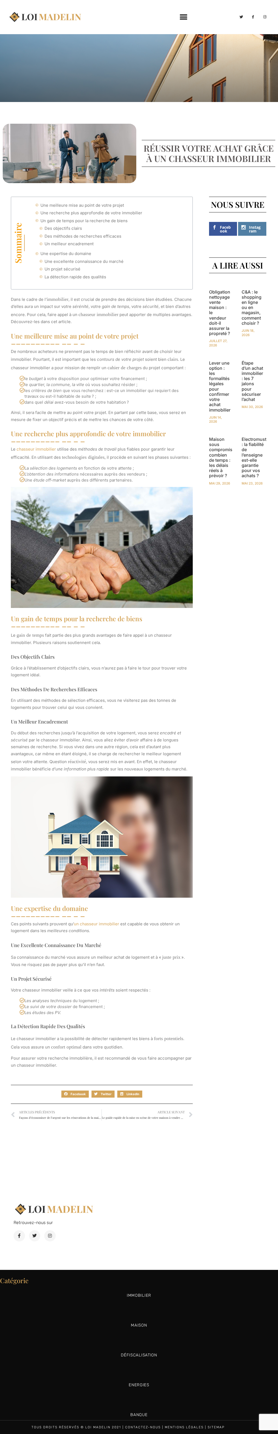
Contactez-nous (143, 1427)
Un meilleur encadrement (69, 243)
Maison (139, 1325)
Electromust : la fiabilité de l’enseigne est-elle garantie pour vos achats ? (254, 457)
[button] (184, 17)
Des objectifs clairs (63, 228)
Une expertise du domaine (65, 253)
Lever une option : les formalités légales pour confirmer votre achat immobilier (219, 386)
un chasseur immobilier (96, 923)
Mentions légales (184, 1427)
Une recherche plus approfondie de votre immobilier (91, 212)
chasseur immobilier (36, 449)
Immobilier (139, 1295)
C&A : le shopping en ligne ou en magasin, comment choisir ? (251, 307)
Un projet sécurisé (62, 269)
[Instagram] (265, 17)
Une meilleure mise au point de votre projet (82, 205)
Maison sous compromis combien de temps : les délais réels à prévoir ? (220, 457)
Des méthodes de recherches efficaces (83, 236)
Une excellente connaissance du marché (84, 261)
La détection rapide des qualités (75, 276)
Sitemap (216, 1427)
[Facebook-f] (253, 17)
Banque (138, 1414)
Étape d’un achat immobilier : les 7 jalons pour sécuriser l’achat (252, 381)
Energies (139, 1384)
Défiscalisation (139, 1355)
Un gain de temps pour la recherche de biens (84, 220)
